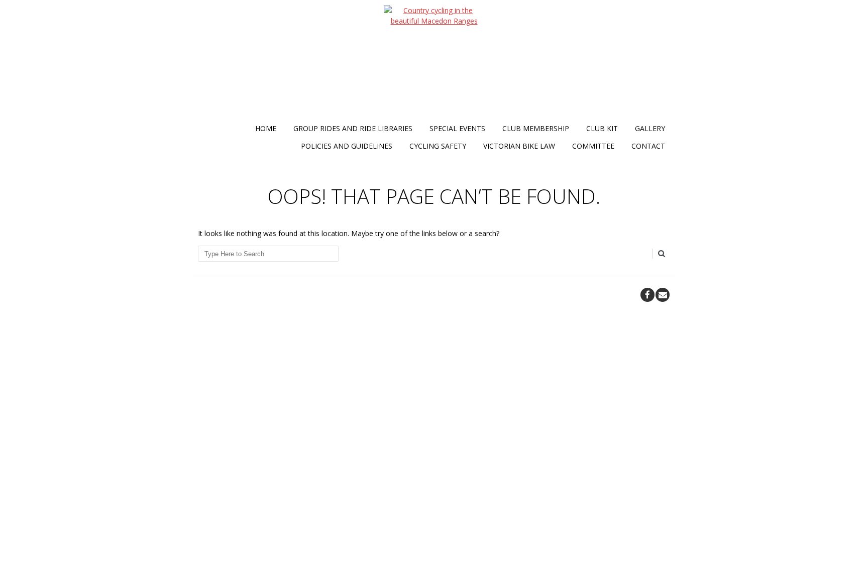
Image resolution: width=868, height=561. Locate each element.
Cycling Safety (437, 146)
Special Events (457, 128)
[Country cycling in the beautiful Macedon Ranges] (434, 62)
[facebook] (647, 294)
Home (265, 128)
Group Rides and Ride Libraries (352, 128)
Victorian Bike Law (519, 146)
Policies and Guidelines (346, 146)
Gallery (650, 128)
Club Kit (602, 128)
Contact (648, 146)
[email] (662, 294)
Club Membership (535, 128)
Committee (593, 146)
